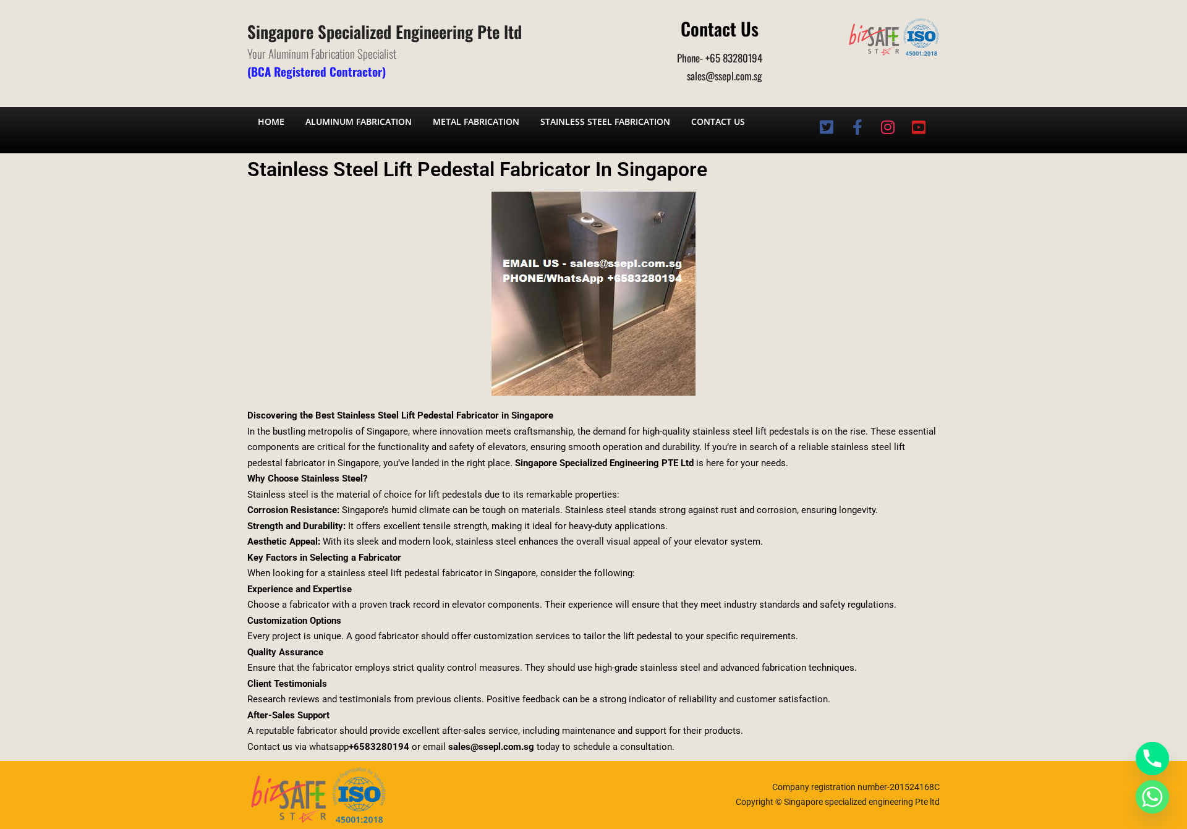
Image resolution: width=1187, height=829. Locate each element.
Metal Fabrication (476, 121)
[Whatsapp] (1152, 797)
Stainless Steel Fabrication (605, 121)
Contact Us (718, 121)
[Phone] (1152, 758)
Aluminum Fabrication (358, 121)
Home (271, 121)
